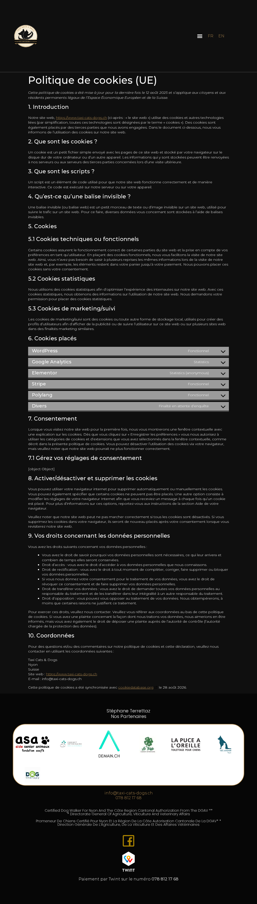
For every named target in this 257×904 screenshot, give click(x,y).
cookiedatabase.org (135, 687)
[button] (200, 36)
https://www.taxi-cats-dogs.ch (81, 117)
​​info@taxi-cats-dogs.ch (128, 793)
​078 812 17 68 (128, 797)
